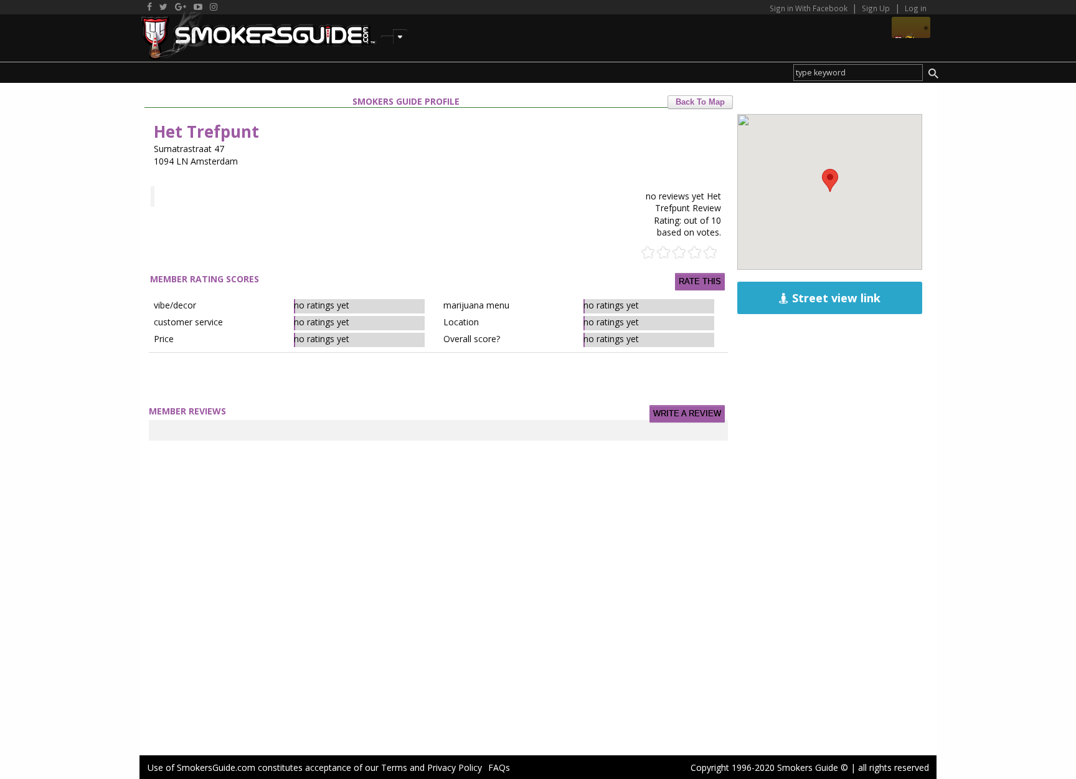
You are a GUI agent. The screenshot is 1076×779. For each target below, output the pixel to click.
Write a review (687, 413)
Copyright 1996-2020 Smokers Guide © (769, 767)
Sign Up (876, 8)
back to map (700, 102)
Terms (394, 767)
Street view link (834, 297)
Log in (916, 8)
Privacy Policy (454, 767)
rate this (700, 281)
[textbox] (857, 72)
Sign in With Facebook (809, 8)
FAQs (499, 767)
